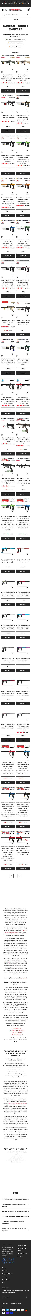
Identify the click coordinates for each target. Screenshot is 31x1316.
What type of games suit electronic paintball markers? (14, 1205)
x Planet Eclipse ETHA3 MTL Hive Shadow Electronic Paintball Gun (8, 627)
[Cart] (28, 10)
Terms (3, 1283)
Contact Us (5, 1271)
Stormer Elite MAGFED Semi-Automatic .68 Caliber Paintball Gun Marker (23, 482)
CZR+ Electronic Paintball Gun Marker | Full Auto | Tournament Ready (8, 400)
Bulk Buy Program (22, 1253)
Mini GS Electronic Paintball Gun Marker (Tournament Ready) (23, 118)
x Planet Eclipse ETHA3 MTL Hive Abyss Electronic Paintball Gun (8, 561)
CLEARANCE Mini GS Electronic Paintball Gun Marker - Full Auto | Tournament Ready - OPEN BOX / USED (8, 523)
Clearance (20, 1256)
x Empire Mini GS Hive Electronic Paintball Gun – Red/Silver (23, 561)
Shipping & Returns (7, 1274)
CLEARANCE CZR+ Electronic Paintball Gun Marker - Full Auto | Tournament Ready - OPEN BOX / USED (8, 768)
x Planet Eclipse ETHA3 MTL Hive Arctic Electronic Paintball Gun (23, 627)
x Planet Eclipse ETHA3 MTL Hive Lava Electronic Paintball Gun (23, 594)
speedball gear (7, 961)
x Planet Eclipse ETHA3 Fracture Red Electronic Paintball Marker (8, 726)
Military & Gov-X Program (21, 1249)
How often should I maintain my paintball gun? (15, 1199)
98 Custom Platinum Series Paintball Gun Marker (7, 439)
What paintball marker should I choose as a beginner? (14, 1229)
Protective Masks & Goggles (17, 1030)
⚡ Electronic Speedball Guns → (15, 43)
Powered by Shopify (16, 1303)
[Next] (19, 876)
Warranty (4, 1277)
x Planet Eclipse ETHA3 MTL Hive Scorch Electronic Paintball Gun (8, 693)
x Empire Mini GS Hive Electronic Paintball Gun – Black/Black (8, 660)
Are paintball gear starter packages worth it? (14, 1211)
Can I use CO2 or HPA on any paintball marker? (15, 1216)
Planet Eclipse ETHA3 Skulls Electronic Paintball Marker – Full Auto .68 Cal (23, 727)
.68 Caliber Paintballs (17, 1034)
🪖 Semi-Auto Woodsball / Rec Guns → (15, 39)
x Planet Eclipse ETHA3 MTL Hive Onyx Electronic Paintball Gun (23, 693)
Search (4, 1268)
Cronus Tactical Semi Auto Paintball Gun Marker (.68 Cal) (8, 77)
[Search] (6, 10)
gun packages (24, 978)
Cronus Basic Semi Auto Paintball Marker (8, 322)
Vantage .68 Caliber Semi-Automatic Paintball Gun (8, 117)
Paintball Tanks (17, 1028)
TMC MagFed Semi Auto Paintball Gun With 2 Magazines (23, 440)
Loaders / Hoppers (17, 1032)
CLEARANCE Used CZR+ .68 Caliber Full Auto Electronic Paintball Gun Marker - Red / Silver (23, 851)
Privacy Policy (6, 1280)
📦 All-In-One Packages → (15, 46)
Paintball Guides (21, 1245)
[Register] (26, 1297)
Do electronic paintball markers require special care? (13, 1222)
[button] (5, 83)
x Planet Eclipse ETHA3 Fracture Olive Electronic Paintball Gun (8, 594)
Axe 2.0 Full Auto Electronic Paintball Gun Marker (23, 322)
